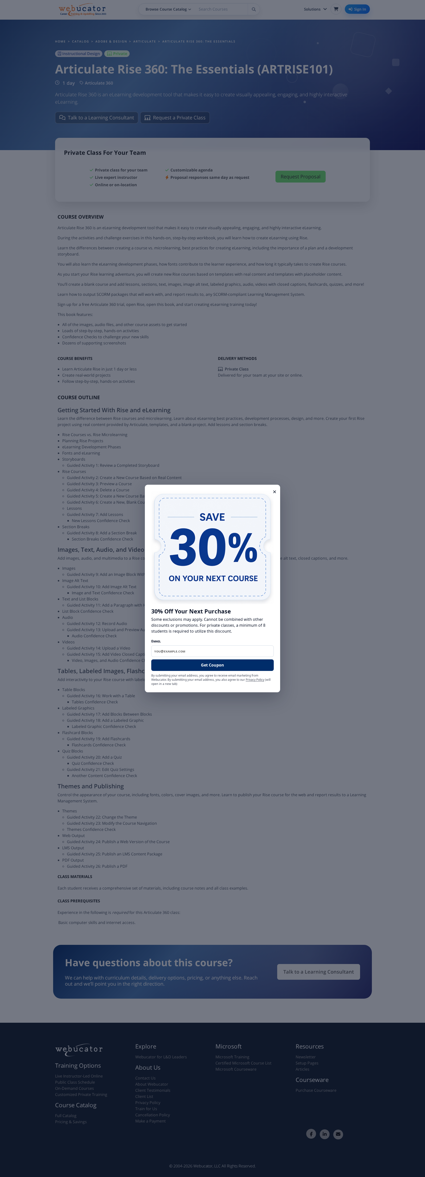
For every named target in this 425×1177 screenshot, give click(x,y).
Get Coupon (212, 665)
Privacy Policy (255, 680)
